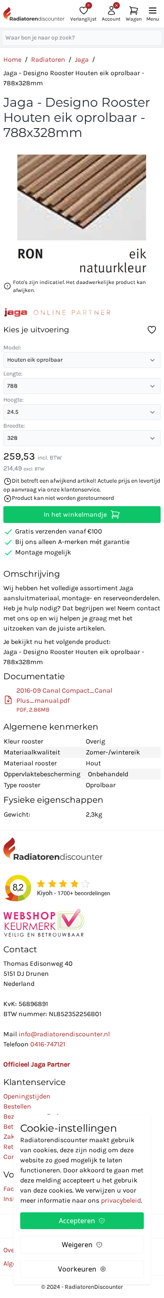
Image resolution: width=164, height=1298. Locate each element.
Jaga (82, 59)
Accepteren (77, 1220)
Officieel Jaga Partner (36, 1064)
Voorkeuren (77, 1269)
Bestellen (17, 1106)
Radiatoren (48, 59)
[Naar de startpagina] (33, 14)
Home (12, 59)
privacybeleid (121, 1200)
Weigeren (77, 1244)
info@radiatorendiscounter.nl (64, 1034)
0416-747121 (47, 1044)
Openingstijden (26, 1096)
